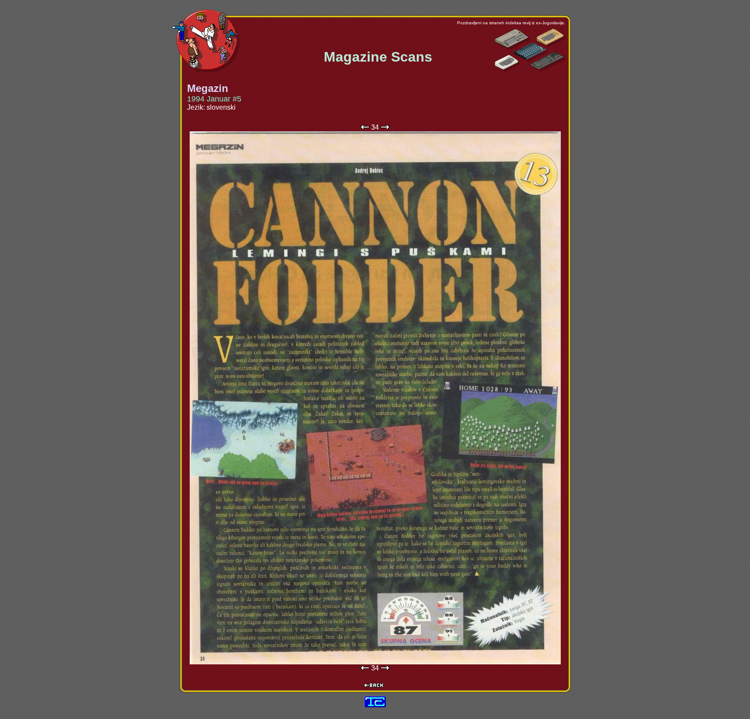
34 (375, 127)
